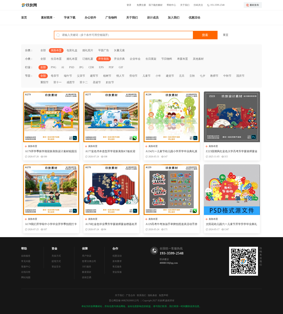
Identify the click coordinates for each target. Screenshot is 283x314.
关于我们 (184, 5)
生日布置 (56, 58)
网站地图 (25, 277)
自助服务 (25, 255)
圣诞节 (97, 82)
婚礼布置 (72, 58)
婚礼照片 (87, 50)
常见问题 (25, 261)
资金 (54, 248)
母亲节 (55, 75)
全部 (43, 50)
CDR (91, 67)
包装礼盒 (72, 50)
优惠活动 (194, 17)
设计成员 (153, 17)
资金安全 (56, 266)
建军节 (94, 75)
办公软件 (90, 17)
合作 (115, 248)
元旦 (181, 75)
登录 (129, 5)
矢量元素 (119, 50)
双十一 (58, 82)
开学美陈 (103, 58)
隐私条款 (152, 295)
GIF (121, 67)
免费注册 (141, 5)
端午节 (68, 75)
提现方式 (56, 261)
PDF (111, 67)
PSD (71, 67)
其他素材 (198, 58)
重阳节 (44, 82)
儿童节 (146, 75)
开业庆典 (119, 58)
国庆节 (240, 75)
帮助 (24, 248)
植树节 (107, 75)
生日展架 (151, 58)
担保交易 (86, 277)
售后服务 (117, 266)
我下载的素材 (155, 5)
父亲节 (81, 75)
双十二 (84, 82)
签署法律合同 (89, 261)
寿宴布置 (182, 58)
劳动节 (133, 75)
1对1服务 (86, 266)
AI (62, 67)
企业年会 (135, 58)
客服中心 (25, 266)
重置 (225, 35)
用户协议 (86, 255)
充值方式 (56, 255)
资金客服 (117, 272)
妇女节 (110, 82)
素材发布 (254, 5)
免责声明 (163, 295)
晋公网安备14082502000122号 (124, 300)
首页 (24, 17)
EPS (101, 67)
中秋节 (227, 75)
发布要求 (117, 261)
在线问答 (25, 272)
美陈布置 (56, 50)
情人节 (120, 75)
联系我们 (141, 295)
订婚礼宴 (87, 58)
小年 (158, 75)
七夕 (202, 75)
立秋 (192, 75)
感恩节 (71, 82)
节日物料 (166, 58)
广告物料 (111, 17)
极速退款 (86, 272)
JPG (81, 67)
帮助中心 (171, 5)
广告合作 (130, 295)
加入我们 (173, 17)
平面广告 (103, 50)
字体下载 (69, 17)
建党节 (170, 75)
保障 (85, 248)
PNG (53, 67)
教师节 (214, 75)
